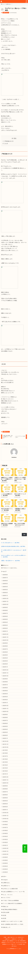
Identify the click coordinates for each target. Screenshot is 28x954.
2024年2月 (5, 664)
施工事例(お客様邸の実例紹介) (10, 909)
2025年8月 (5, 610)
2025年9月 (5, 607)
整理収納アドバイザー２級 (14, 940)
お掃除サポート (8, 939)
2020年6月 (5, 794)
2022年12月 (5, 705)
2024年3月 (5, 661)
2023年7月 (5, 684)
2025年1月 (5, 631)
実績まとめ (5, 906)
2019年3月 (5, 839)
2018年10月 (5, 854)
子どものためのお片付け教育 (21, 942)
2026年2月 (5, 592)
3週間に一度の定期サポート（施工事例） (11, 560)
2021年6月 (5, 759)
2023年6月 (5, 687)
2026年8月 (5, 574)
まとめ (6, 143)
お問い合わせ (14, 946)
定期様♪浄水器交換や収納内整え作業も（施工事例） (13, 546)
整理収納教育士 (23, 940)
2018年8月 (5, 860)
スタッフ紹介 (20, 939)
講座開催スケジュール (6, 944)
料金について (13, 944)
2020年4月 (5, 800)
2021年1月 (5, 774)
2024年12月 (5, 634)
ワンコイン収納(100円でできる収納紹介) (12, 903)
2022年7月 (5, 720)
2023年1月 (5, 702)
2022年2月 (5, 735)
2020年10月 (5, 783)
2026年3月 (5, 589)
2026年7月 (5, 577)
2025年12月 (5, 598)
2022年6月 (5, 723)
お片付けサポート (21, 937)
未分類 (4, 915)
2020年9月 (5, 786)
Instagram (5, 879)
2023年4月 (5, 693)
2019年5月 (5, 833)
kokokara (14, 457)
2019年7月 (5, 827)
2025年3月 (5, 625)
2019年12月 (5, 812)
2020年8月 (5, 789)
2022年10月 (5, 711)
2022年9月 (5, 714)
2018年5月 (5, 863)
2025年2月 (5, 628)
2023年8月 (5, 681)
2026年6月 (5, 580)
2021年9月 (5, 750)
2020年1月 (5, 809)
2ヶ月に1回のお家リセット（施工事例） (10, 542)
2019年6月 (5, 830)
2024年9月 (5, 643)
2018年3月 (5, 869)
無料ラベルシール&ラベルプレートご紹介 (12, 921)
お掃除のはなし (6, 12)
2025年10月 (5, 604)
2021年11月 (5, 744)
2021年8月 (5, 753)
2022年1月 (5, 738)
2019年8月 (5, 824)
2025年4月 (5, 622)
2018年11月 (5, 851)
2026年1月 (5, 595)
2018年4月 (5, 866)
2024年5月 (5, 655)
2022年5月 (5, 726)
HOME (5, 937)
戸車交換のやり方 (8, 141)
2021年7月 (5, 756)
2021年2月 (5, 771)
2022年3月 (5, 732)
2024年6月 (5, 652)
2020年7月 (5, 791)
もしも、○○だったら (7, 894)
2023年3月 (5, 696)
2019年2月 (5, 842)
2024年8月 (5, 646)
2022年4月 (5, 729)
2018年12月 (5, 848)
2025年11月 (5, 601)
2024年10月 (5, 640)
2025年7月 (5, 613)
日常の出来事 (6, 912)
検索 (24, 534)
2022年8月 (5, 717)
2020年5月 (5, 797)
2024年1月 (5, 667)
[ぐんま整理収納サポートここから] (1, 1)
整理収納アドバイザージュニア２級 (8, 942)
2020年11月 (5, 780)
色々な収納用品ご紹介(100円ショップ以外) (13, 924)
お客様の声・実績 (5, 940)
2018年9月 (5, 857)
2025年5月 (5, 619)
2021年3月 (5, 768)
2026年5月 (5, 583)
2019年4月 (5, 836)
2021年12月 (5, 741)
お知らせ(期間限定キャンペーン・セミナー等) (14, 891)
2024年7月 (5, 649)
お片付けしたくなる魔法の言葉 (10, 888)
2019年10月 (5, 818)
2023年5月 (5, 690)
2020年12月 (5, 777)
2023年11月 (5, 673)
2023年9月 (5, 678)
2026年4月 (5, 586)
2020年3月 (5, 803)
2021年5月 (5, 762)
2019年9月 (5, 821)
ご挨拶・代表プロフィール (12, 937)
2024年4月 (5, 658)
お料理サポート (6, 885)
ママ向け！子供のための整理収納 (11, 900)
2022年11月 (5, 708)
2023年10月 (5, 676)
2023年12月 (5, 670)
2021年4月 (5, 765)
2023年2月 (5, 699)
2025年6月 (5, 616)
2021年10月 (5, 747)
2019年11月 (5, 815)
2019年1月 (5, 845)
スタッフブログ (6, 897)
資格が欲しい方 (6, 927)
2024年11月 (5, 637)
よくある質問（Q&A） (21, 944)
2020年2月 (5, 806)
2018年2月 (5, 872)
